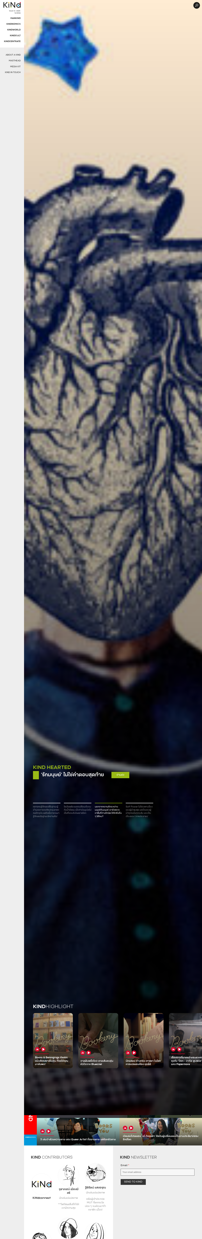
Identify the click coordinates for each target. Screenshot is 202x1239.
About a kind (13, 55)
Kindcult (15, 36)
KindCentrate (12, 42)
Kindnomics (13, 24)
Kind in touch (13, 72)
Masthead (15, 61)
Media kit (15, 67)
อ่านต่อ (184, 772)
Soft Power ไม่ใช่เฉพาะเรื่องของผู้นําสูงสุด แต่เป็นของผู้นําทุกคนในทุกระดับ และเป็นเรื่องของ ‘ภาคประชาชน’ (139, 812)
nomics (30, 1137)
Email (125, 1165)
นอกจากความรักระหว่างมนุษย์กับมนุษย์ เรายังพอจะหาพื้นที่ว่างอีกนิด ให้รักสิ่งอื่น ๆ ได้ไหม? (108, 812)
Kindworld (14, 30)
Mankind (15, 18)
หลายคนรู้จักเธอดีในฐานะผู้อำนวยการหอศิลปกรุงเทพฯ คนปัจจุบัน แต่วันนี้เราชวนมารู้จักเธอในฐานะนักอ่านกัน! (46, 812)
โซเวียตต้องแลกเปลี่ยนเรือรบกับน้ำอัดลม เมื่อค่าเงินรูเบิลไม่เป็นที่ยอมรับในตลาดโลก (77, 810)
